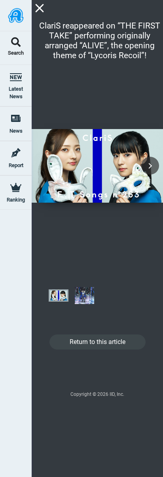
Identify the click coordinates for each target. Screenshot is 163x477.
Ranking (16, 200)
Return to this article (97, 342)
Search (16, 53)
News (16, 131)
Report (16, 165)
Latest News (16, 92)
